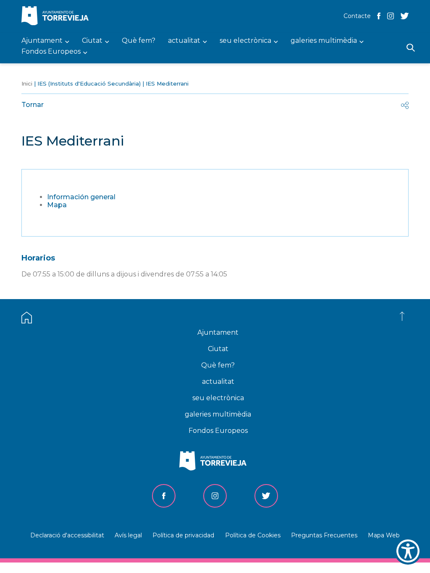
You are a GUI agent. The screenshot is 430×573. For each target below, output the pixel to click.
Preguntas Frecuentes (324, 535)
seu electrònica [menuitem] (245, 40)
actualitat (218, 381)
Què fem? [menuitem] (138, 40)
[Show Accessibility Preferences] (408, 551)
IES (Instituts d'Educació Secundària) (89, 83)
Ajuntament (218, 332)
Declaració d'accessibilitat (67, 535)
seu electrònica (218, 398)
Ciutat (218, 349)
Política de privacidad (183, 535)
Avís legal (128, 535)
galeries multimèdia (218, 414)
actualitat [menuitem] (184, 40)
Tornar (32, 105)
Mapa (57, 205)
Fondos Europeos (218, 431)
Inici (26, 83)
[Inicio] (57, 16)
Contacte (357, 16)
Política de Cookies (253, 535)
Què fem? (218, 365)
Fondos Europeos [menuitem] (51, 51)
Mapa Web (384, 535)
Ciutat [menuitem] (92, 40)
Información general (81, 197)
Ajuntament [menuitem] (42, 40)
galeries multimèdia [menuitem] (324, 40)
